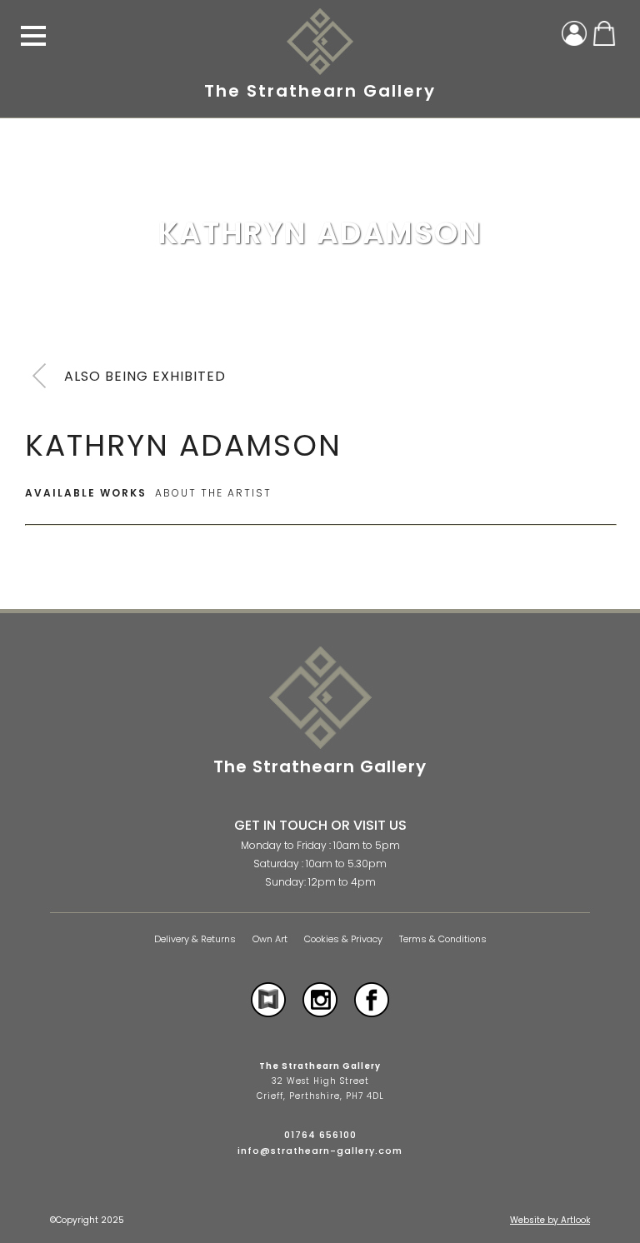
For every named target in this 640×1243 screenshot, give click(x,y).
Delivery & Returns (195, 939)
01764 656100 (320, 1134)
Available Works (86, 493)
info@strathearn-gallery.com (320, 1150)
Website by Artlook (550, 1220)
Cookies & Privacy (343, 939)
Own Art (270, 939)
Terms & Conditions (443, 939)
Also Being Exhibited (145, 376)
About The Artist (213, 493)
